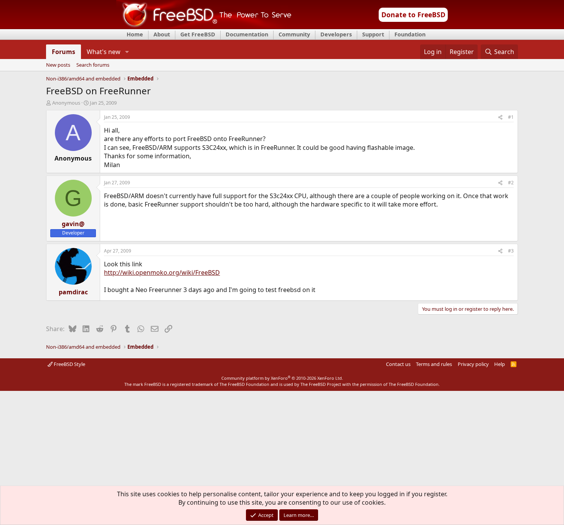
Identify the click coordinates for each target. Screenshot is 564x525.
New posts (58, 65)
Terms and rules (434, 364)
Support (373, 34)
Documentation (247, 34)
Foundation (409, 34)
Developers (336, 34)
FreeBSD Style (69, 364)
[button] (126, 51)
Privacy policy (473, 364)
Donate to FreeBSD (413, 14)
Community (294, 34)
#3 (511, 251)
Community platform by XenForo (282, 378)
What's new (103, 52)
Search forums (92, 65)
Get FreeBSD (197, 34)
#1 (511, 117)
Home (135, 34)
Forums (63, 52)
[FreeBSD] (204, 26)
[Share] (500, 117)
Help (499, 364)
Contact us (398, 364)
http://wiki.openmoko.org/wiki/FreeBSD (162, 272)
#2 (511, 182)
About (161, 34)
